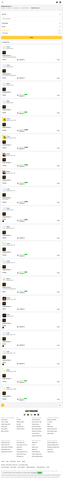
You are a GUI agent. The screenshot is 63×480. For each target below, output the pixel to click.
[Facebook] (28, 414)
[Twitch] (25, 414)
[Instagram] (31, 414)
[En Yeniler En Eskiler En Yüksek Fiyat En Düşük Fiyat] (31, 42)
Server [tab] (3, 26)
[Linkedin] (38, 414)
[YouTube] (35, 414)
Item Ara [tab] (4, 14)
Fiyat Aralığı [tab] (5, 23)
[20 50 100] (60, 405)
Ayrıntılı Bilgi (33, 472)
